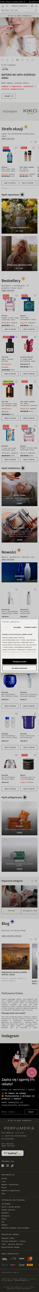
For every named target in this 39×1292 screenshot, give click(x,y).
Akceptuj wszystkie (19, 661)
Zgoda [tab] (6, 627)
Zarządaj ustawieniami (19, 668)
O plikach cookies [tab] (30, 627)
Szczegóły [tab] (17, 627)
